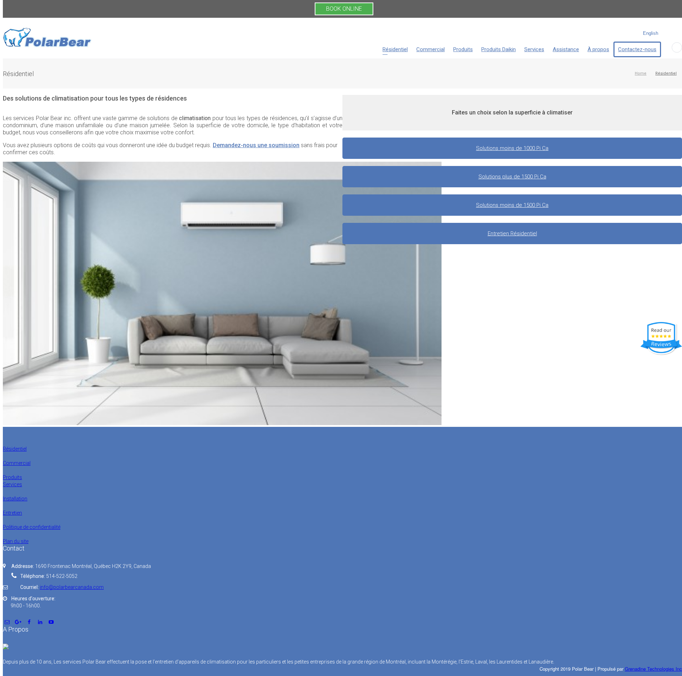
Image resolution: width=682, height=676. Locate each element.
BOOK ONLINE (344, 8)
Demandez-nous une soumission (256, 145)
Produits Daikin (498, 49)
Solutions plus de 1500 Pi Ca (512, 176)
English (650, 33)
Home (640, 73)
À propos (598, 49)
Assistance (566, 49)
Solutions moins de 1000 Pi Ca (512, 148)
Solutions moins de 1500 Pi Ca (512, 205)
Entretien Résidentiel (512, 233)
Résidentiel (395, 49)
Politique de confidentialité (31, 527)
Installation (15, 498)
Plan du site (15, 541)
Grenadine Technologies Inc (653, 668)
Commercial (430, 49)
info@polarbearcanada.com (72, 587)
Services (534, 49)
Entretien (12, 513)
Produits (463, 49)
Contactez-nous (637, 49)
